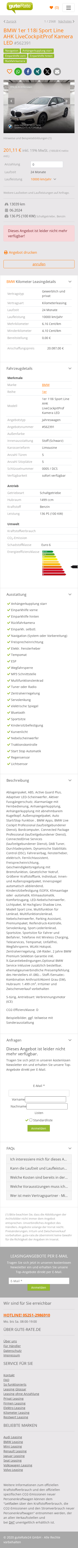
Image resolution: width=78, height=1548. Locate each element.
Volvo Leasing (13, 1470)
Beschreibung (17, 780)
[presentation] (11, 101)
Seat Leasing (12, 1460)
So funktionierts (14, 1384)
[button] (18, 71)
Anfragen (13, 1040)
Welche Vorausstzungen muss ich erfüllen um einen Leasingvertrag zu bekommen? (39, 1186)
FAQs (10, 1148)
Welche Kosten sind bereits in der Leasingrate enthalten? (39, 1177)
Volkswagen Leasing (17, 1465)
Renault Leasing (15, 1451)
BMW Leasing (13, 1442)
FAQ (6, 1380)
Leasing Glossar (14, 1389)
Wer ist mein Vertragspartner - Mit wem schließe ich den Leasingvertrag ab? (39, 1195)
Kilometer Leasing (16, 1413)
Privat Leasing (13, 1398)
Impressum (11, 1355)
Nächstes (65, 21)
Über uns (10, 1341)
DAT (12, 1522)
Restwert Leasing (15, 1417)
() (56, 7)
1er (44, 392)
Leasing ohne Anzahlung (21, 1394)
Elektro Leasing (14, 1408)
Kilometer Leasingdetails (31, 281)
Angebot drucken (22, 252)
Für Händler (12, 1346)
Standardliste (42, 1120)
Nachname (18, 1106)
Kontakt (9, 1375)
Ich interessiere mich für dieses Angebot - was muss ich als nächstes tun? (39, 1159)
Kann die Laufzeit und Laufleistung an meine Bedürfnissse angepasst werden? (39, 1168)
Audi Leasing (12, 1437)
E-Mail (39, 1086)
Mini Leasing (12, 1446)
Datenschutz (12, 1351)
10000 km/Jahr (41, 179)
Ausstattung (16, 594)
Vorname (18, 1099)
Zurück (11, 21)
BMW (46, 385)
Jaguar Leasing (14, 1456)
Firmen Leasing (14, 1403)
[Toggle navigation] (68, 7)
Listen (39, 1113)
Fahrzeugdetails (19, 368)
